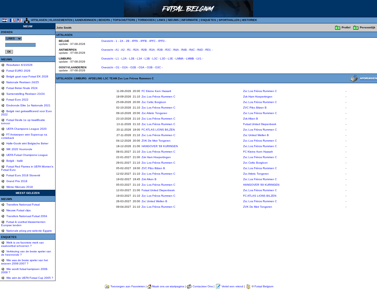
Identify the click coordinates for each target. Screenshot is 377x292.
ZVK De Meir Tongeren (156, 140)
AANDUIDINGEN (85, 19)
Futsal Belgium (263, 286)
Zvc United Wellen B (256, 135)
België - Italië (14, 160)
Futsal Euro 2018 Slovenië (23, 175)
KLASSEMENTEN (60, 19)
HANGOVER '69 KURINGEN (160, 146)
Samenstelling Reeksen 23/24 (25, 93)
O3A (141, 67)
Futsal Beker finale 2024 (22, 88)
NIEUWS (173, 19)
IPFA (135, 40)
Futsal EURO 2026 (18, 70)
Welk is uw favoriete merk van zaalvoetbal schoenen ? (22, 244)
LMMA (180, 58)
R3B (160, 49)
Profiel (346, 27)
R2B (144, 49)
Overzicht (107, 40)
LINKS (161, 19)
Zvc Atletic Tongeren (154, 113)
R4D (200, 49)
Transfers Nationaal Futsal (23, 204)
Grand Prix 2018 (16, 181)
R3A (152, 49)
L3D (162, 58)
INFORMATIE (189, 19)
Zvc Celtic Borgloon (154, 102)
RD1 (208, 49)
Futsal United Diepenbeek (259, 124)
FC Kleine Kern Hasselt (156, 91)
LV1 (199, 58)
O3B (150, 67)
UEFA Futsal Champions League (27, 154)
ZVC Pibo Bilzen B (255, 107)
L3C (155, 58)
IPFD (161, 40)
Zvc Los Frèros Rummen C (260, 91)
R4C (192, 49)
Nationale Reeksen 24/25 (22, 82)
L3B (147, 58)
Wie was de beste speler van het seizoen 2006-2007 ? (24, 262)
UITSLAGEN (39, 19)
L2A (124, 58)
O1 (118, 67)
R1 (129, 49)
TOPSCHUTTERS (124, 19)
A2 (123, 49)
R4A (176, 49)
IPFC (152, 40)
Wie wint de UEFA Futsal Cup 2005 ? (29, 277)
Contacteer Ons (203, 286)
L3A (139, 58)
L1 (117, 58)
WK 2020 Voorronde (19, 149)
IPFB (143, 40)
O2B (133, 67)
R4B (184, 49)
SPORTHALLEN (229, 19)
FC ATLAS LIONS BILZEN (158, 129)
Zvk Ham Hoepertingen (257, 96)
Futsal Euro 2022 (17, 99)
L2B (131, 58)
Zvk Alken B (250, 118)
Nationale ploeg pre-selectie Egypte (29, 230)
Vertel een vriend (232, 286)
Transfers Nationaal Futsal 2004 (26, 216)
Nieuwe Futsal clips (18, 210)
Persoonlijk (367, 27)
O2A (125, 67)
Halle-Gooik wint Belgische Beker (27, 143)
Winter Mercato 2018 (19, 186)
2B (127, 40)
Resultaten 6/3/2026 (19, 64)
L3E (170, 58)
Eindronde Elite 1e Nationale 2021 (28, 105)
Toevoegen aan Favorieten (127, 286)
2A (121, 40)
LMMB (190, 58)
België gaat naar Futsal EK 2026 (27, 76)
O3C (158, 67)
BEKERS (104, 19)
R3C (168, 49)
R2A (136, 49)
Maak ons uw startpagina (168, 286)
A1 (117, 49)
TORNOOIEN (146, 19)
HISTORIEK (249, 19)
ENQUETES (208, 19)
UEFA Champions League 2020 (26, 128)
